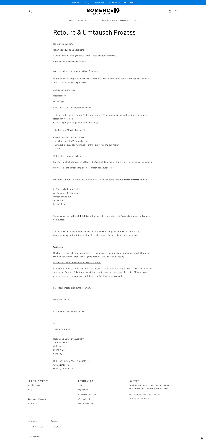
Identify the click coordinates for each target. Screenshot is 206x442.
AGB (80, 385)
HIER (82, 215)
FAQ (29, 394)
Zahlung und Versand (37, 399)
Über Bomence (34, 385)
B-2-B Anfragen (34, 403)
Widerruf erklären (85, 403)
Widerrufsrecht (84, 399)
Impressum (83, 389)
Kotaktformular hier (158, 388)
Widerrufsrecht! (78, 61)
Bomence (36, 436)
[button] (31, 11)
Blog (30, 389)
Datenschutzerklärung (88, 394)
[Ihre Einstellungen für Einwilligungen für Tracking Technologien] (202, 438)
